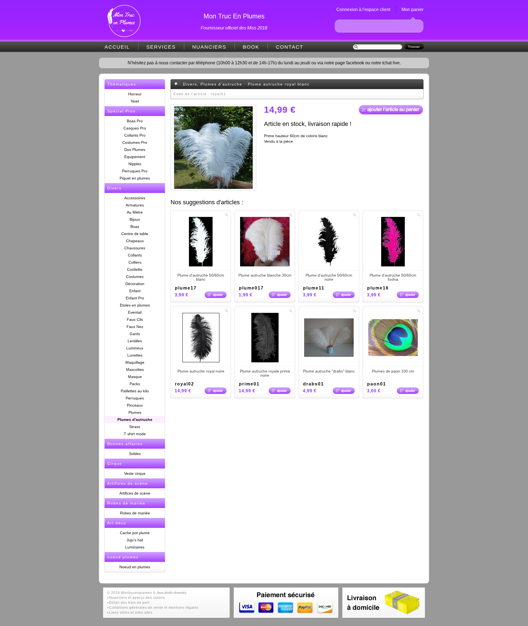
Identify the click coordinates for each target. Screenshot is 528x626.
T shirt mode (135, 434)
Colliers (134, 262)
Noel (135, 101)
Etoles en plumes (135, 305)
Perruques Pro (134, 171)
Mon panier (413, 9)
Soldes (135, 453)
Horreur (135, 94)
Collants (135, 255)
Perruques (135, 398)
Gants (135, 334)
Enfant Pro (135, 298)
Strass (134, 426)
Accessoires (134, 198)
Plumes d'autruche (134, 419)
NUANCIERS (209, 47)
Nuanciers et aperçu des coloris (137, 598)
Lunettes (134, 355)
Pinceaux (135, 405)
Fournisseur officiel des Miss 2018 (234, 28)
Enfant (135, 291)
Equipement (134, 157)
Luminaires (134, 547)
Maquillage (134, 362)
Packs (135, 384)
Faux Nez (135, 326)
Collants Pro (134, 135)
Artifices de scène (134, 493)
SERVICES (161, 47)
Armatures (135, 205)
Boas (134, 226)
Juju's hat (135, 540)
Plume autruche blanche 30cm (265, 275)
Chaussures (134, 248)
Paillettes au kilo (135, 391)
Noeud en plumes (134, 567)
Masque (135, 376)
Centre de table (134, 233)
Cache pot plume (135, 533)
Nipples (134, 164)
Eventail (135, 312)
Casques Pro (134, 128)
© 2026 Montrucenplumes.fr (131, 593)
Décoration (134, 284)
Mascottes (135, 369)
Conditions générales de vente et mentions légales (154, 608)
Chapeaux (135, 241)
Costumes (135, 276)
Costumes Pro (134, 142)
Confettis (134, 269)
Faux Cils (135, 319)
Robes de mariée (135, 513)
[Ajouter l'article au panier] (391, 110)
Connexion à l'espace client (363, 9)
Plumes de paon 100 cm (393, 371)
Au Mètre (135, 212)
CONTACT (289, 47)
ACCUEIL (117, 47)
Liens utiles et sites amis (131, 612)
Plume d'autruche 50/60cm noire (329, 277)
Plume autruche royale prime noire (265, 373)
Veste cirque (134, 473)
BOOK (251, 47)
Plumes (134, 412)
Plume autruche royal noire (200, 371)
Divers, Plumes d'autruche (212, 84)
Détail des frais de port (129, 603)
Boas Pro (135, 121)
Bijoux (135, 219)
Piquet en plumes (135, 178)
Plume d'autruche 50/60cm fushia (393, 277)
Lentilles (135, 341)
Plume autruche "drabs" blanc (329, 371)
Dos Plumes (134, 149)
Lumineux (134, 348)
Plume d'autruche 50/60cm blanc (200, 277)
